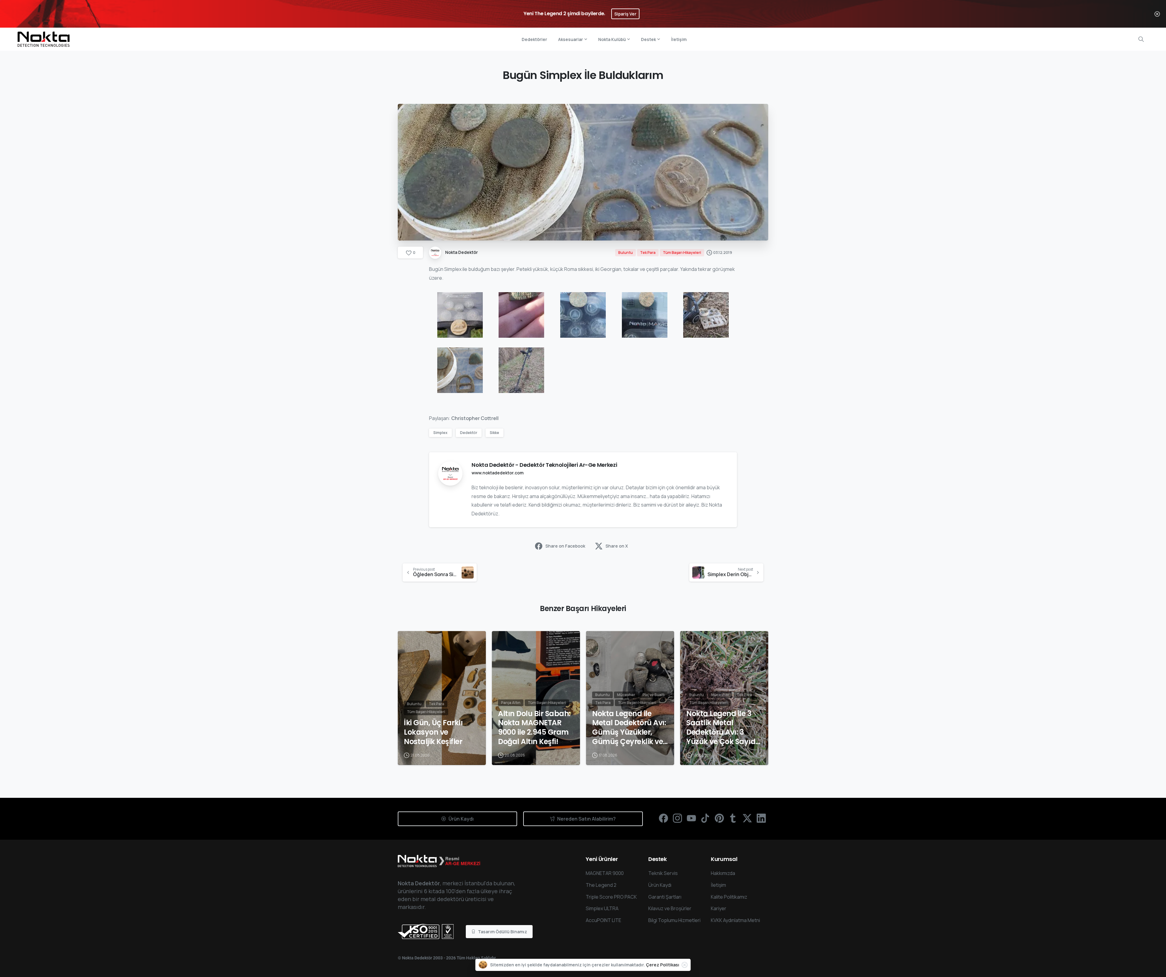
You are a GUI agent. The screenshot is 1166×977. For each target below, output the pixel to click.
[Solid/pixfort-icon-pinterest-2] (719, 818)
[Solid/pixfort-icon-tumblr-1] (733, 818)
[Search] (1141, 39)
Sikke (494, 432)
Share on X (616, 546)
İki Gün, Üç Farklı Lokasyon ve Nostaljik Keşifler (433, 732)
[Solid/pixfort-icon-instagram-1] (677, 818)
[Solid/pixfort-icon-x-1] (747, 818)
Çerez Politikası (662, 965)
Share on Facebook (565, 546)
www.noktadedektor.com (497, 473)
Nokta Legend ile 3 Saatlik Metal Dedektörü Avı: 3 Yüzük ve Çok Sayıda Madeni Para (723, 727)
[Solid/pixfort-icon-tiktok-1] (705, 818)
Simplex (440, 432)
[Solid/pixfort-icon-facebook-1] (663, 818)
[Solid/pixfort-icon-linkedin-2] (761, 818)
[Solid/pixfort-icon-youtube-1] (691, 818)
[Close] (1157, 14)
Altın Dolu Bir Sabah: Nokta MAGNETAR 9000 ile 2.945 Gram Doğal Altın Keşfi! (534, 727)
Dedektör (468, 432)
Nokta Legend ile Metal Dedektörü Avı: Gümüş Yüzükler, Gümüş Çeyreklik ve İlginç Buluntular (629, 727)
